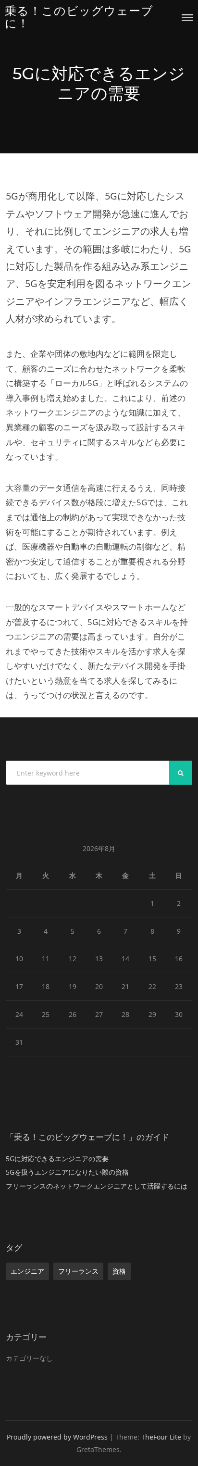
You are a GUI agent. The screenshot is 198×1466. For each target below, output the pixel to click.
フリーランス (78, 1271)
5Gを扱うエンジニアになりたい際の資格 (67, 1172)
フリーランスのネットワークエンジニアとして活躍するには (96, 1185)
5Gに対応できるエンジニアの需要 (57, 1158)
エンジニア (27, 1271)
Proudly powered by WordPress (57, 1436)
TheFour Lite (161, 1436)
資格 (119, 1271)
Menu (187, 17)
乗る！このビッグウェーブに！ (79, 17)
